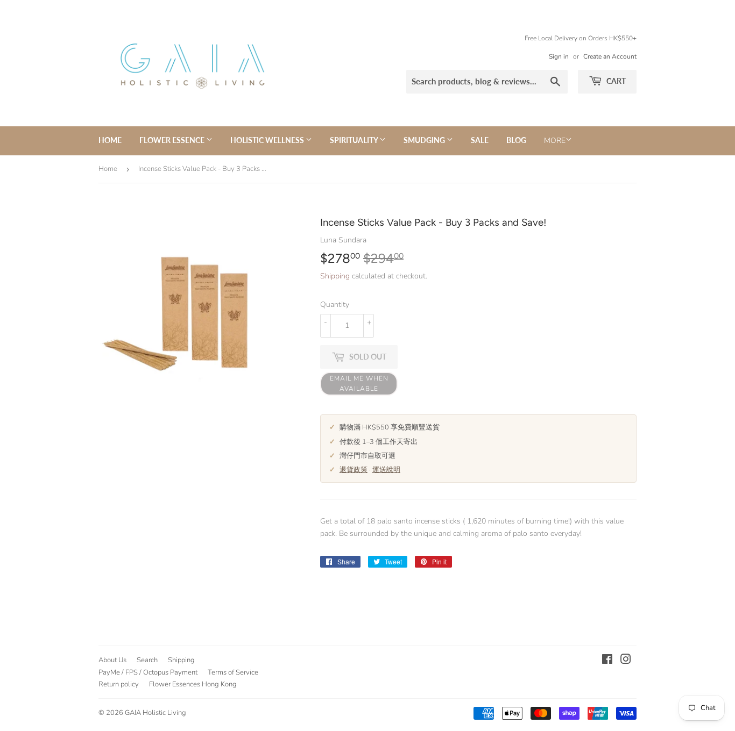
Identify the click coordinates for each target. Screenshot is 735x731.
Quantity (334, 304)
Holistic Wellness (268, 140)
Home (110, 140)
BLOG (516, 140)
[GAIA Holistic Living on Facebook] (607, 661)
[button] (359, 384)
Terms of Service (233, 672)
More (555, 140)
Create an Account (610, 56)
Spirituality (354, 140)
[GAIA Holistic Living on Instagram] (625, 661)
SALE (480, 140)
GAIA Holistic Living (155, 713)
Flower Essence (172, 140)
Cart (615, 80)
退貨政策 (353, 469)
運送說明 (386, 469)
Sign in (559, 56)
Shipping (335, 276)
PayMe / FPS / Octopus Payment (147, 672)
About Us (112, 660)
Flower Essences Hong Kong (193, 684)
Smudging (425, 140)
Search (147, 660)
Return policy (118, 684)
